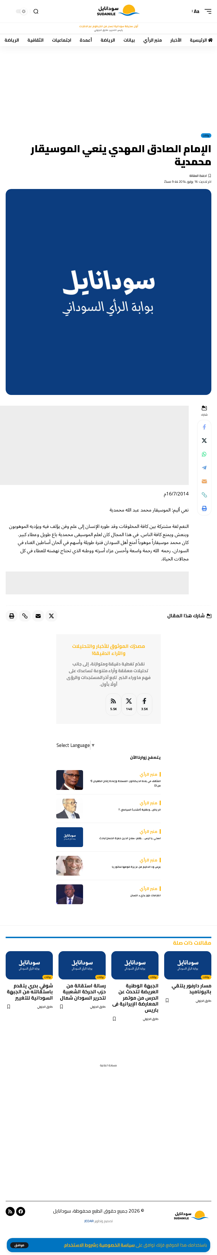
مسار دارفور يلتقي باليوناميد (191, 988)
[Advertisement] (108, 88)
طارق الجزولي (203, 1000)
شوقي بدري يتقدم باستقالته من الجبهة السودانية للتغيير (30, 991)
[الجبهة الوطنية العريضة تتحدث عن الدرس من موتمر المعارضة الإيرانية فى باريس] (135, 965)
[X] (128, 704)
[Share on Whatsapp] (204, 454)
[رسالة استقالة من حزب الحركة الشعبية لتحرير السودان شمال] (82, 965)
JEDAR (89, 1221)
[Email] (204, 481)
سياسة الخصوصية (117, 1245)
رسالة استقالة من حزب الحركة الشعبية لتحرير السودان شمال (83, 991)
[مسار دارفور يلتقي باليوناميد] (187, 965)
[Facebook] (144, 704)
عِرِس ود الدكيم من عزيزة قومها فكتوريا (136, 867)
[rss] (113, 704)
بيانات (206, 135)
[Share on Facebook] (204, 427)
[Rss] (10, 1211)
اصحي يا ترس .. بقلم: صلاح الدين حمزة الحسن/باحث (130, 838)
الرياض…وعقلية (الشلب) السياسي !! (139, 809)
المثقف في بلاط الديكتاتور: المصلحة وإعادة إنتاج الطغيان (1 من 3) (125, 783)
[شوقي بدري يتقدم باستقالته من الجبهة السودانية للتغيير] (29, 965)
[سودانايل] (118, 11)
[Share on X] (204, 440)
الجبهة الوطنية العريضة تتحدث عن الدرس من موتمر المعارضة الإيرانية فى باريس (135, 998)
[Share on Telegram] (204, 467)
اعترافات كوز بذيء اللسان (145, 895)
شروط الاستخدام (80, 1245)
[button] (19, 1245)
